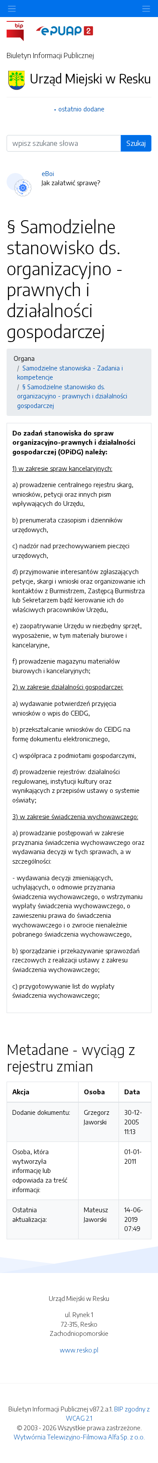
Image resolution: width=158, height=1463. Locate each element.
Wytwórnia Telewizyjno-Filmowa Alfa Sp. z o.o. (79, 1437)
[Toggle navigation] (146, 8)
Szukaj (136, 143)
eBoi (48, 173)
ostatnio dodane (81, 109)
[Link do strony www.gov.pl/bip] (20, 30)
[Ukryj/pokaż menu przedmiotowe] (12, 8)
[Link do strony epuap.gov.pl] (64, 30)
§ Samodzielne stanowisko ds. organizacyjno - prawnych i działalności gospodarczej (72, 396)
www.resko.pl (79, 1350)
